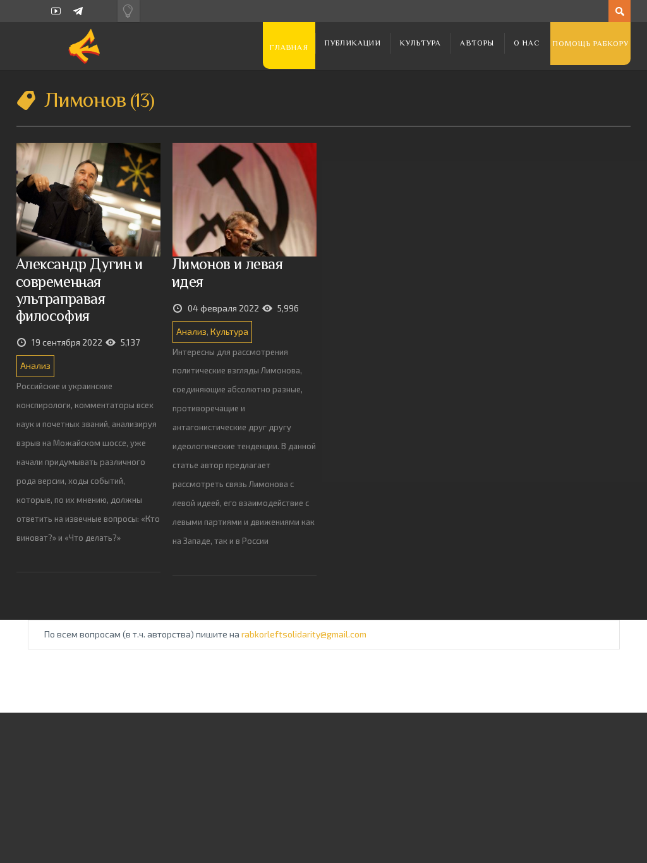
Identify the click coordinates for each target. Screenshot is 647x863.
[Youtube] (56, 11)
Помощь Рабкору (591, 43)
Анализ (35, 365)
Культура (421, 43)
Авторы (477, 43)
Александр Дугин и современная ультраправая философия (79, 289)
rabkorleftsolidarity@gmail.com (303, 634)
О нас (527, 43)
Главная (289, 47)
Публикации (353, 43)
